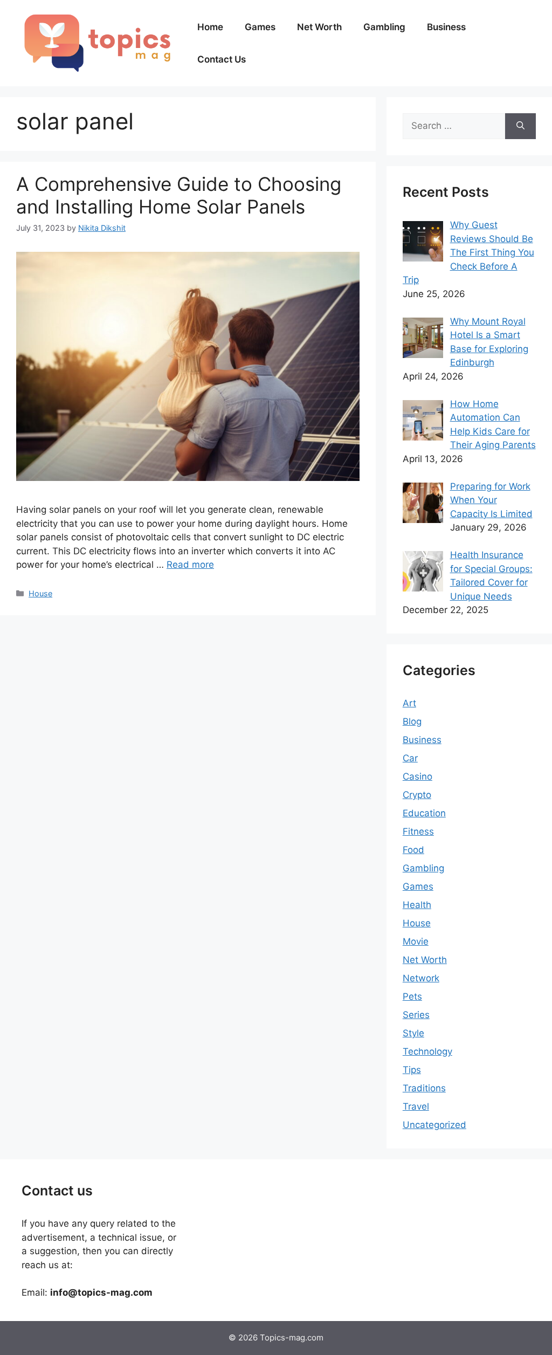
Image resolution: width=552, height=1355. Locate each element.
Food (413, 849)
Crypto (417, 794)
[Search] (520, 126)
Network (421, 978)
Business (446, 27)
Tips (412, 1069)
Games (260, 27)
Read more (190, 564)
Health (417, 904)
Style (413, 1033)
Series (416, 1014)
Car (410, 758)
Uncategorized (434, 1124)
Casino (417, 776)
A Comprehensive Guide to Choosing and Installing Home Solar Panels (178, 195)
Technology (427, 1051)
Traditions (424, 1088)
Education (424, 813)
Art (409, 703)
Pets (412, 996)
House (40, 593)
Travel (416, 1106)
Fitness (418, 831)
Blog (412, 721)
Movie (416, 941)
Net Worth (319, 27)
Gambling (384, 27)
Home (210, 27)
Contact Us (221, 59)
